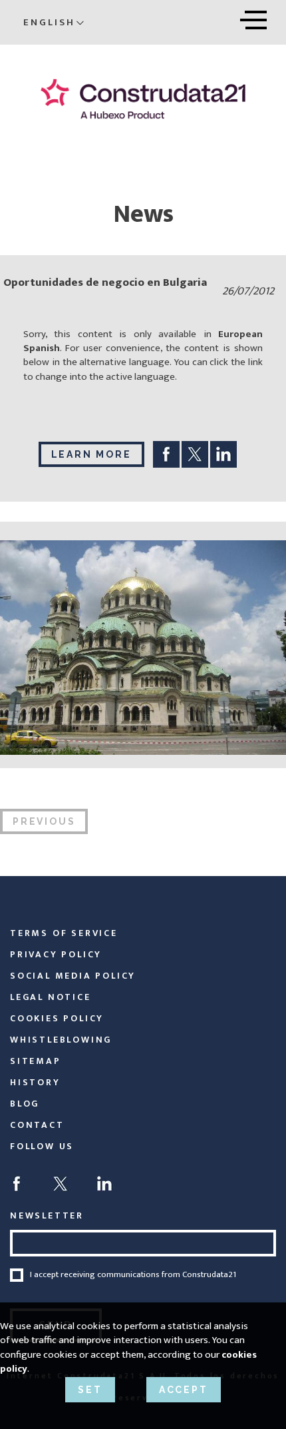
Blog (24, 1103)
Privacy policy (56, 954)
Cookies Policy (57, 1018)
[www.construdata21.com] (143, 99)
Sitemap (35, 1061)
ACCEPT (183, 1389)
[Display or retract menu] (253, 17)
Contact (37, 1125)
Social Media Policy (73, 975)
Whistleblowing (61, 1039)
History (35, 1082)
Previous (44, 821)
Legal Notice (50, 997)
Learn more (91, 454)
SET (90, 1389)
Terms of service (64, 933)
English (49, 22)
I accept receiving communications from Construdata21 (133, 1275)
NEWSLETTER (47, 1215)
